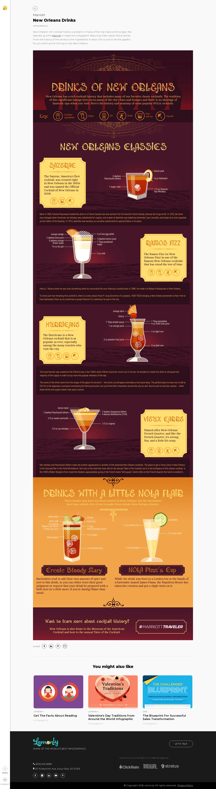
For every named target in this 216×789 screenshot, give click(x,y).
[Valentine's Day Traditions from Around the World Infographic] (113, 707)
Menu (5, 773)
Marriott (39, 15)
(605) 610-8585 (43, 764)
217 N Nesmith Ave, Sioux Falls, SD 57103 (57, 768)
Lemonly (39, 711)
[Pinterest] (58, 646)
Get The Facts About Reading (55, 715)
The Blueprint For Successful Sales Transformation (164, 717)
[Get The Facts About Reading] (58, 707)
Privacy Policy (185, 785)
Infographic (40, 26)
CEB (145, 711)
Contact (5, 784)
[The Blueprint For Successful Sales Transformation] (167, 707)
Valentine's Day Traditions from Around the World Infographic (111, 717)
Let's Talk (181, 744)
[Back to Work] (35, 8)
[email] (65, 646)
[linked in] (51, 646)
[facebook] (44, 646)
